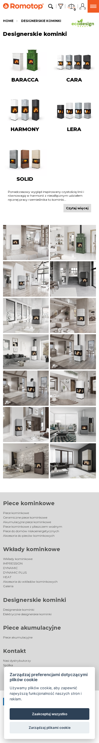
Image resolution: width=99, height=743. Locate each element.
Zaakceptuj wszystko (49, 714)
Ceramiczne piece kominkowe (25, 517)
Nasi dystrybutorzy (17, 660)
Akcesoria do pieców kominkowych (29, 535)
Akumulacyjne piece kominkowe (27, 522)
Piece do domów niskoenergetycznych (31, 531)
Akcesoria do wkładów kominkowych (30, 581)
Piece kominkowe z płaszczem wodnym (32, 526)
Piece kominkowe (29, 503)
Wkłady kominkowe (31, 549)
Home (8, 21)
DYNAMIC (10, 568)
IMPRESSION (13, 563)
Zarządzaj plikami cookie (50, 728)
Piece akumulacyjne (32, 628)
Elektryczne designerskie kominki (27, 614)
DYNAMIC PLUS (15, 572)
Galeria (8, 586)
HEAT (7, 577)
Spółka (8, 665)
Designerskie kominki (41, 21)
